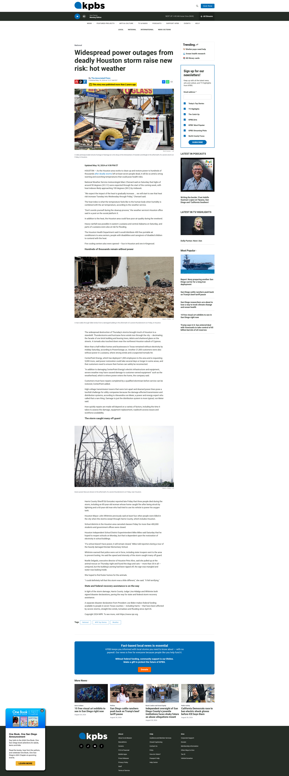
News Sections (164, 29)
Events (187, 23)
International (147, 29)
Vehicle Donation (187, 758)
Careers (121, 746)
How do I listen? (155, 754)
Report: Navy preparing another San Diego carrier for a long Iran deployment (197, 282)
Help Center (154, 762)
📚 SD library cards (191, 58)
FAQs (151, 750)
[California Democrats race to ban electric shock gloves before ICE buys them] (197, 693)
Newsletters (122, 742)
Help (197, 23)
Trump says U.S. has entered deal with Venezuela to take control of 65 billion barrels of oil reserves (197, 327)
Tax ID (183, 754)
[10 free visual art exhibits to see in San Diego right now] (91, 693)
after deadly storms (103, 174)
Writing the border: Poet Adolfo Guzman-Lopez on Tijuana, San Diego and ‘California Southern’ (195, 199)
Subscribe (197, 142)
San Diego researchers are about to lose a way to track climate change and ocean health (197, 304)
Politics (112, 705)
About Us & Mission (125, 738)
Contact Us (153, 746)
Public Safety (185, 705)
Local (120, 29)
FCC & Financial (123, 750)
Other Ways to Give (187, 750)
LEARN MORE (25, 763)
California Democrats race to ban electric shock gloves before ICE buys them (197, 711)
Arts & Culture (126, 23)
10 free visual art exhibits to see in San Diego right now (196, 316)
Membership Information (189, 746)
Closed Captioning (156, 742)
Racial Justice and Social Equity (156, 705)
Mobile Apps (122, 754)
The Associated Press (100, 78)
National (132, 29)
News (89, 23)
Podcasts (157, 23)
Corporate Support (187, 738)
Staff (120, 766)
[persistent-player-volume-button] (84, 16)
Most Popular (188, 250)
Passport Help (155, 758)
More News (81, 680)
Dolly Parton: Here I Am (191, 241)
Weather (116, 622)
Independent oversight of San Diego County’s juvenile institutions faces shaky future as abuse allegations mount (162, 712)
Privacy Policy (123, 762)
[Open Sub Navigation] (93, 23)
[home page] (90, 6)
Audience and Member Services (160, 738)
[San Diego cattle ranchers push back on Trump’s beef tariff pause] (126, 693)
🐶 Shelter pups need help (194, 49)
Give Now (207, 6)
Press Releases (123, 758)
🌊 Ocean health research (194, 53)
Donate (144, 669)
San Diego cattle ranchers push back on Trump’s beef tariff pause (197, 293)
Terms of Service (124, 770)
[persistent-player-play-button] (77, 16)
